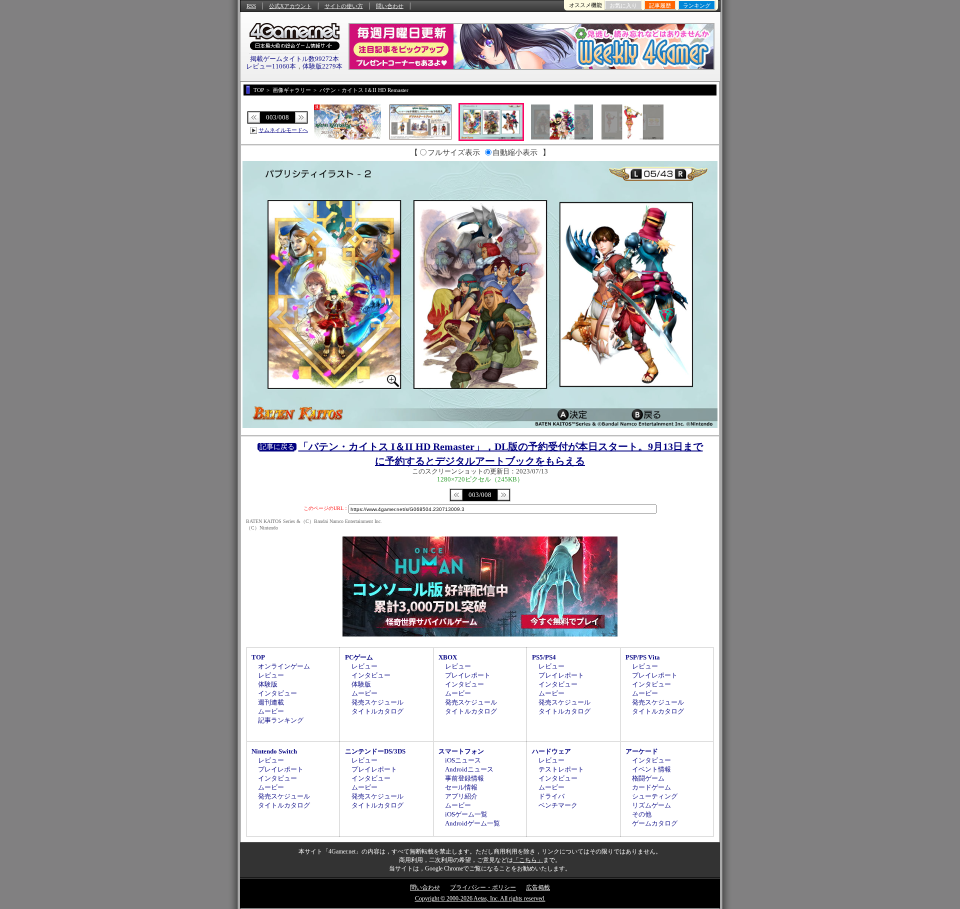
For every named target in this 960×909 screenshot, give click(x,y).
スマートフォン (461, 751)
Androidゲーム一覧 (472, 823)
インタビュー (277, 693)
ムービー (271, 711)
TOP (258, 657)
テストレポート (561, 769)
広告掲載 (538, 887)
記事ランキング (281, 720)
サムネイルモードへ (283, 130)
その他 (642, 814)
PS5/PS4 (544, 657)
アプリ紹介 (461, 796)
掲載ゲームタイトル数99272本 (294, 58)
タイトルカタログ (378, 711)
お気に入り (623, 5)
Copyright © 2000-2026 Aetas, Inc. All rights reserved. (480, 898)
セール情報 (461, 787)
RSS (251, 6)
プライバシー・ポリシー (483, 887)
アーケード (642, 751)
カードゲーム (651, 787)
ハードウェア (551, 751)
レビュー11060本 (271, 66)
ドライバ (551, 796)
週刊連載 (271, 702)
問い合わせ (390, 6)
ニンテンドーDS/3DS (375, 751)
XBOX (447, 657)
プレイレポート (467, 675)
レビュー (271, 675)
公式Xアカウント (290, 6)
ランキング (696, 5)
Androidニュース (469, 769)
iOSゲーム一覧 (466, 814)
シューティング (655, 796)
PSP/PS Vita (643, 657)
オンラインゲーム (284, 666)
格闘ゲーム (648, 778)
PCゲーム (359, 657)
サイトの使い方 (343, 6)
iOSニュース (463, 760)
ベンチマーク (558, 805)
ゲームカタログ (655, 823)
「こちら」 (528, 860)
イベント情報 (651, 769)
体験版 (268, 684)
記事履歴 (660, 5)
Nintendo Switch (274, 751)
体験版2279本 (322, 66)
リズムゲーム (651, 805)
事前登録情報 (464, 778)
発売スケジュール (378, 702)
